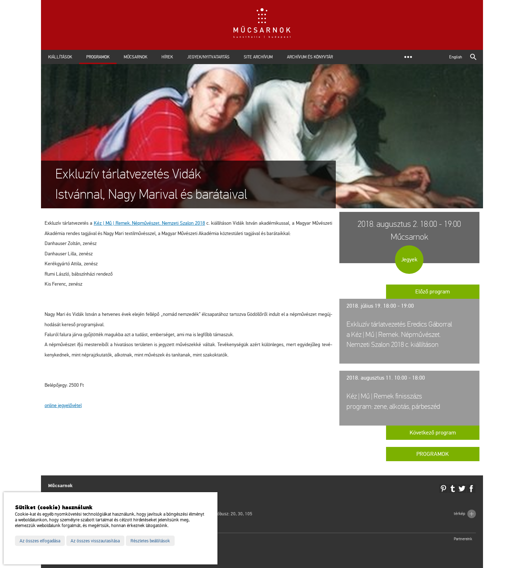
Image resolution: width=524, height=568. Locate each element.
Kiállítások (60, 56)
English (455, 56)
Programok (97, 56)
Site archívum (258, 56)
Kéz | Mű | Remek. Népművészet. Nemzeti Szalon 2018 (149, 223)
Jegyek (409, 259)
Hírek (167, 56)
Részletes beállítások (150, 541)
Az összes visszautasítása (95, 541)
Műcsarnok (135, 56)
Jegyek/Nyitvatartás (208, 56)
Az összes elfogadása (40, 541)
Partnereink (463, 539)
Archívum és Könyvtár (310, 56)
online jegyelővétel (63, 405)
